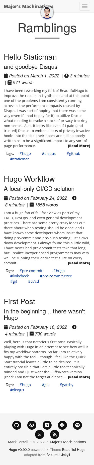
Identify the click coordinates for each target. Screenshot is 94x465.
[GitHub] (17, 424)
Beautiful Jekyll (58, 454)
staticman (21, 158)
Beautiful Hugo (73, 449)
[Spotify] (77, 424)
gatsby (67, 384)
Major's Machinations (29, 6)
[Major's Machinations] (47, 12)
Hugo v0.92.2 (19, 449)
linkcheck (21, 275)
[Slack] (62, 424)
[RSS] (55, 433)
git (15, 281)
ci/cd (35, 281)
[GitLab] (32, 424)
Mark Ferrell (18, 441)
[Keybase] (39, 433)
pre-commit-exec (57, 275)
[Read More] (79, 145)
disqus (50, 153)
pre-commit (32, 270)
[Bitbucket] (47, 424)
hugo (26, 153)
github (74, 153)
